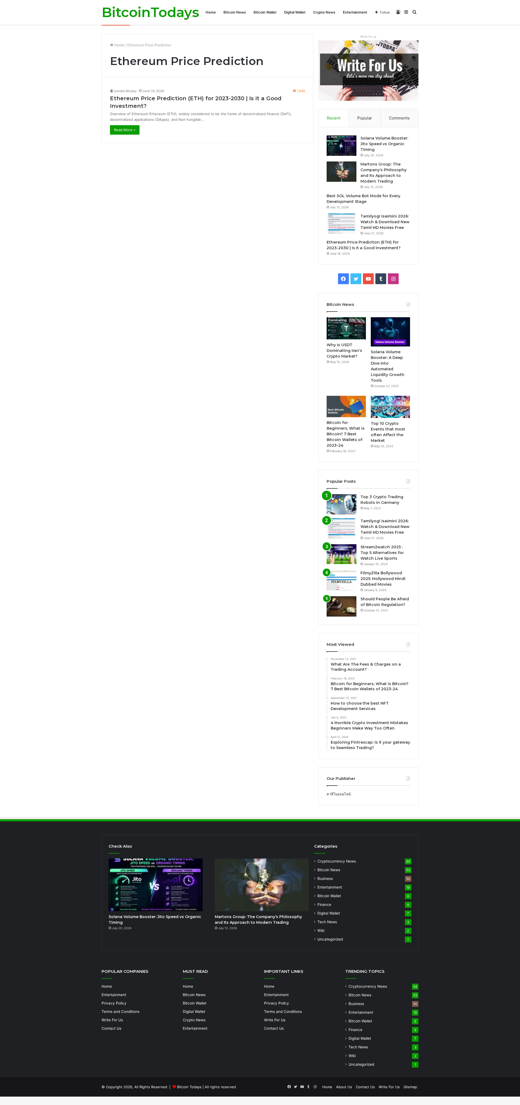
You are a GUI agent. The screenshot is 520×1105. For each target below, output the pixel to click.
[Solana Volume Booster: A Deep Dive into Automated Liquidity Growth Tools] (390, 331)
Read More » (124, 130)
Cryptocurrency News (336, 861)
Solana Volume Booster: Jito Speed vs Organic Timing (384, 144)
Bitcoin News (234, 12)
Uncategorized (330, 939)
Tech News (327, 922)
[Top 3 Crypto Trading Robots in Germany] (341, 504)
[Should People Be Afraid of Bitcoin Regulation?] (341, 606)
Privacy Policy (114, 1003)
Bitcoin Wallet (265, 12)
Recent (333, 118)
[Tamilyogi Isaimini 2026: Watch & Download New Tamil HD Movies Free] (341, 223)
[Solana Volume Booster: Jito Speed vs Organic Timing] (341, 145)
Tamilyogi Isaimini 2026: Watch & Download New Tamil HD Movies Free (385, 222)
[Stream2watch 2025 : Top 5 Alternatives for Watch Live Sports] (341, 554)
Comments (399, 118)
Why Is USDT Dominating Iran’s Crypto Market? (344, 350)
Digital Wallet (295, 12)
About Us (344, 1087)
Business (325, 878)
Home (211, 12)
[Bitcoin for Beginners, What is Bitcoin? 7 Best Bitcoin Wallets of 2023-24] (346, 406)
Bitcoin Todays (189, 1087)
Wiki (320, 930)
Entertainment (355, 12)
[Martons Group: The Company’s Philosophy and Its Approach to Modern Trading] (341, 171)
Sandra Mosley (125, 91)
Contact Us (111, 1028)
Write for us (368, 36)
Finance (324, 904)
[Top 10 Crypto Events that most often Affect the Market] (390, 407)
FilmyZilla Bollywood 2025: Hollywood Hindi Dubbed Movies (382, 579)
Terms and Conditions (120, 1011)
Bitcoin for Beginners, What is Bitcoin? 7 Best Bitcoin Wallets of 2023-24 (346, 434)
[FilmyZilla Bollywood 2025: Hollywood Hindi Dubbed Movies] (341, 580)
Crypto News (324, 12)
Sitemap (410, 1087)
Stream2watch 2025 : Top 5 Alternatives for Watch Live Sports (382, 553)
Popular (364, 118)
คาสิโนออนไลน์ (339, 794)
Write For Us (112, 1020)
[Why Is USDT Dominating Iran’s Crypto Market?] (346, 328)
